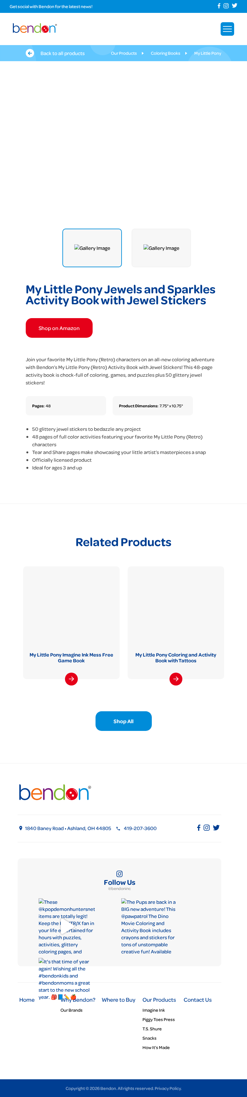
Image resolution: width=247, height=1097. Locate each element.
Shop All (123, 721)
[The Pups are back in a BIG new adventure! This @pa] (149, 926)
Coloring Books (165, 53)
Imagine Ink (153, 1010)
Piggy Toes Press (158, 1019)
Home (27, 1000)
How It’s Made (156, 1047)
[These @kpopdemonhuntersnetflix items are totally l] (67, 926)
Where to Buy (118, 1000)
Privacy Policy (168, 1088)
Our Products (124, 53)
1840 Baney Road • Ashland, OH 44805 (68, 828)
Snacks (149, 1038)
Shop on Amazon (59, 328)
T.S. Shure (152, 1029)
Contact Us (198, 1000)
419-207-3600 (140, 828)
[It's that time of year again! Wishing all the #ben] (67, 986)
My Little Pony (207, 53)
